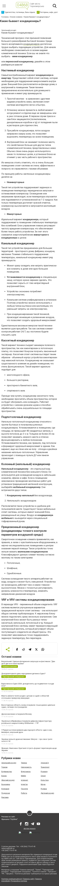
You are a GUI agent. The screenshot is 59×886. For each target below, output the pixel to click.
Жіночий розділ (8, 780)
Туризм (4, 767)
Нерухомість (26, 767)
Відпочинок (26, 772)
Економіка (5, 784)
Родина (44, 789)
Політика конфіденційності (11, 879)
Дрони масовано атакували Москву (16, 714)
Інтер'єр (24, 784)
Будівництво (6, 772)
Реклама (5, 797)
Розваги (44, 772)
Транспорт (45, 767)
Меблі (23, 776)
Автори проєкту (30, 829)
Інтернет (24, 780)
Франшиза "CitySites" (9, 819)
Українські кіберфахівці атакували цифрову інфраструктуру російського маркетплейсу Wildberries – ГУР (26, 722)
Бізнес (4, 776)
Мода (43, 784)
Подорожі (5, 793)
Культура (45, 780)
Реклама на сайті (8, 817)
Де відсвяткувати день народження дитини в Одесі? (23, 674)
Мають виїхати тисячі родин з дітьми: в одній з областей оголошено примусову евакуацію (25, 697)
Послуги (24, 789)
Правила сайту (28, 879)
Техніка (24, 763)
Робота (24, 793)
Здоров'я (45, 763)
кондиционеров (31, 44)
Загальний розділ (8, 763)
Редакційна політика (19, 881)
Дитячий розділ (47, 793)
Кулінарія (5, 789)
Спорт (43, 776)
